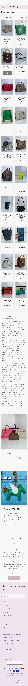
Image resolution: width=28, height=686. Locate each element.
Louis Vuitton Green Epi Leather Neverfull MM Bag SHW (21, 39)
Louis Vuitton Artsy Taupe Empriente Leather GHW (21, 98)
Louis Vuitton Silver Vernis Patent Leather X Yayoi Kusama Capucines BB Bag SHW (7, 156)
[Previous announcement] (2, 2)
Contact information (11, 680)
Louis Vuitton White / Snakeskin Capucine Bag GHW (7, 273)
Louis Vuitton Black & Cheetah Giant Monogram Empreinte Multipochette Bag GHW (20, 216)
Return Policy (6, 612)
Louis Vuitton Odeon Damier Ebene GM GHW (21, 155)
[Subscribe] (23, 596)
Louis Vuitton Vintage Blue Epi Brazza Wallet (20, 245)
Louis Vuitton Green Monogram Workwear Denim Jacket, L (7, 127)
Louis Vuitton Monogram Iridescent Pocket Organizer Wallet (7, 216)
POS (15, 673)
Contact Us (5, 619)
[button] (3, 7)
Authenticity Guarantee (9, 608)
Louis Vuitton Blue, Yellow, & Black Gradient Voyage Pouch (21, 302)
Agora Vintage (10, 673)
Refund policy (12, 675)
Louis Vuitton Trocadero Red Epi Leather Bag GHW (7, 98)
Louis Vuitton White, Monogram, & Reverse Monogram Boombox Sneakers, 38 (20, 68)
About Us (5, 605)
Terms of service (20, 675)
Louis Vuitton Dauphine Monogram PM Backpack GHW (21, 273)
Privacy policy (10, 677)
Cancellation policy (14, 682)
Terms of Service (7, 615)
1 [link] (9, 315)
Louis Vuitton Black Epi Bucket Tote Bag (7, 245)
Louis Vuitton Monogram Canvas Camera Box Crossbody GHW (7, 68)
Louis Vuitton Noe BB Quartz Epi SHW (7, 39)
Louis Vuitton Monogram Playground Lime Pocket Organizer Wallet (20, 187)
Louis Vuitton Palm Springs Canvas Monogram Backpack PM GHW (7, 187)
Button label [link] (14, 578)
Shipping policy (18, 677)
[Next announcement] (25, 2)
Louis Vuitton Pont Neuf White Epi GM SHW (21, 127)
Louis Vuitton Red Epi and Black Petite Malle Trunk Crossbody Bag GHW (7, 302)
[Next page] (18, 315)
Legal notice (20, 680)
